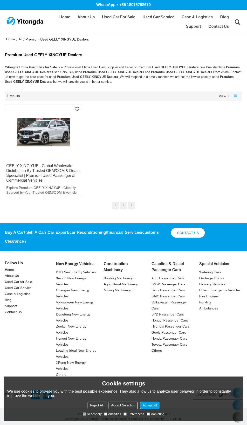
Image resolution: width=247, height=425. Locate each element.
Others (61, 375)
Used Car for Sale (118, 17)
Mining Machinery (117, 290)
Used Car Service (158, 17)
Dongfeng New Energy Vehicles (73, 317)
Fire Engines (209, 296)
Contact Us (218, 26)
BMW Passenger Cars (168, 284)
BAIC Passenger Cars (168, 296)
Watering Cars (210, 272)
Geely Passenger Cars (168, 332)
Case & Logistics (197, 17)
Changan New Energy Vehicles (72, 293)
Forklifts (205, 302)
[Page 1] (115, 205)
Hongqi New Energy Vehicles (71, 341)
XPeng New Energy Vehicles (71, 365)
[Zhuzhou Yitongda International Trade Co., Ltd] (25, 21)
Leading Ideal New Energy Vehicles (76, 353)
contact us (188, 233)
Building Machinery (118, 278)
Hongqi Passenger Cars (169, 320)
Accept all (150, 405)
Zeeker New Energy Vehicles (71, 329)
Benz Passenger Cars (168, 290)
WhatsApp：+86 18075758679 (123, 5)
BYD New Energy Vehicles (76, 272)
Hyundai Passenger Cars (170, 326)
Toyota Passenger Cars (169, 344)
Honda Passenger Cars (169, 338)
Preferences (135, 414)
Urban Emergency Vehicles (219, 290)
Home (64, 17)
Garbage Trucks (211, 278)
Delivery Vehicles (212, 284)
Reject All (96, 405)
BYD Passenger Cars (167, 314)
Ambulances (208, 308)
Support (193, 26)
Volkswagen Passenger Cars (169, 305)
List (230, 96)
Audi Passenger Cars (167, 278)
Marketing (157, 414)
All (20, 39)
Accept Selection (123, 405)
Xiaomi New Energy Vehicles (71, 281)
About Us (86, 17)
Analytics (114, 414)
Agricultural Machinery (121, 284)
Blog (224, 17)
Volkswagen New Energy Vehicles (75, 305)
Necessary (94, 414)
